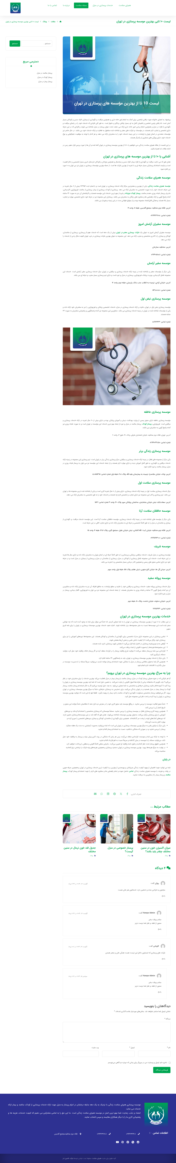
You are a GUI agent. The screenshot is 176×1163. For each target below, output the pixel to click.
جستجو (15, 43)
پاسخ (163, 896)
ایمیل (132, 1047)
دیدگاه (167, 1018)
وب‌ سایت (95, 1047)
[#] (138, 1142)
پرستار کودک (147, 424)
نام (168, 1047)
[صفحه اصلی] (60, 21)
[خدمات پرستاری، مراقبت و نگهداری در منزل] (15, 8)
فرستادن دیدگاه (162, 1070)
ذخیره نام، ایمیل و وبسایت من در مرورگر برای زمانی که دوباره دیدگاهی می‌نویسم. (137, 1062)
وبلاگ (166, 856)
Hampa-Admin (149, 912)
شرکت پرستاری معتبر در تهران (127, 232)
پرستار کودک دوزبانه (132, 193)
